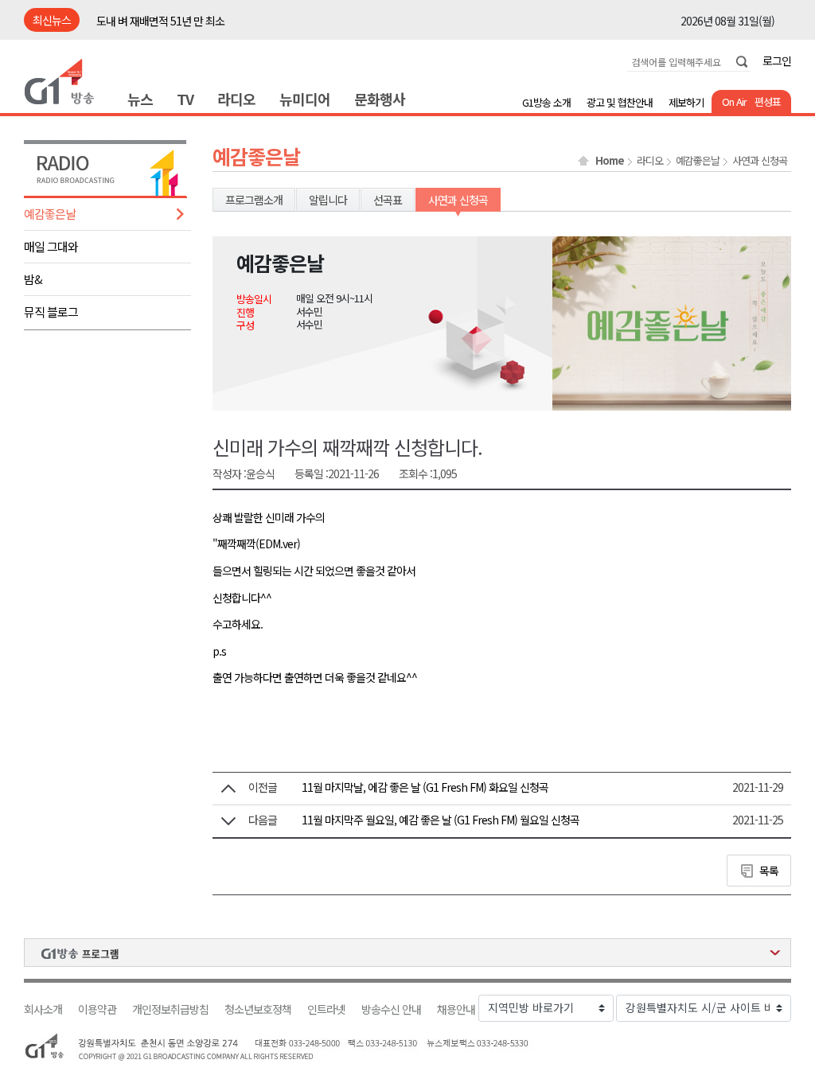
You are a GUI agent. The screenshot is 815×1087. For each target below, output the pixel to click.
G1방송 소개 (546, 102)
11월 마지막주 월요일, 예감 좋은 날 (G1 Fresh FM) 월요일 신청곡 (440, 820)
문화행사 (379, 98)
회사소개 (43, 1009)
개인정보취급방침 (170, 1009)
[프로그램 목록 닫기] (407, 952)
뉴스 (140, 98)
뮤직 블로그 (51, 311)
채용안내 (456, 1009)
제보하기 (686, 102)
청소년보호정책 (257, 1009)
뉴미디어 (304, 98)
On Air (734, 101)
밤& (33, 279)
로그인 (776, 60)
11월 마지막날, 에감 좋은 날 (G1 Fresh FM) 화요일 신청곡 (425, 787)
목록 (768, 871)
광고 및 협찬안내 (620, 102)
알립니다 (328, 200)
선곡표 (387, 200)
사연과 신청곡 (759, 160)
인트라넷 (326, 1009)
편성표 (768, 101)
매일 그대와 (51, 246)
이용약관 (97, 1009)
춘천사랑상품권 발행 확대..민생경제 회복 (183, 21)
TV (185, 98)
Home (609, 160)
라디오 (236, 98)
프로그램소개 (254, 200)
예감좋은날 (50, 213)
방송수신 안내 (391, 1009)
